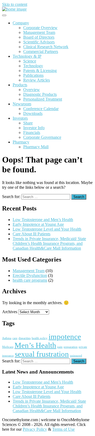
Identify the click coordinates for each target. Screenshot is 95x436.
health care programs (30, 280)
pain (60, 346)
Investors (20, 118)
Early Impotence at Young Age (38, 224)
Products (20, 85)
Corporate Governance (42, 137)
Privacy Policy (35, 429)
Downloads (32, 113)
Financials (31, 132)
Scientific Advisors (39, 42)
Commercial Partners (40, 51)
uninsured (76, 355)
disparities (24, 338)
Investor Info (34, 127)
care (14, 338)
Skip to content (14, 4)
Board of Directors (38, 37)
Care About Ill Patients (31, 234)
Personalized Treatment (42, 99)
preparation (71, 346)
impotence (65, 336)
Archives (9, 311)
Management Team (39, 32)
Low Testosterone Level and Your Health (47, 229)
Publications (33, 75)
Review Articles (36, 80)
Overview (31, 89)
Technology (33, 66)
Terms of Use (63, 429)
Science (29, 61)
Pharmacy (21, 142)
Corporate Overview (40, 27)
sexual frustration (42, 354)
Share (28, 123)
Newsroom (22, 104)
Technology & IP (27, 56)
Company (21, 23)
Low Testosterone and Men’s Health (43, 219)
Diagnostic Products (40, 94)
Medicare (7, 346)
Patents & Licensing (40, 70)
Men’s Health (35, 345)
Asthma (6, 338)
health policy (40, 338)
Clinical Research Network (45, 46)
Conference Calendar (41, 108)
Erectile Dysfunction (30, 275)
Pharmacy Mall (36, 147)
